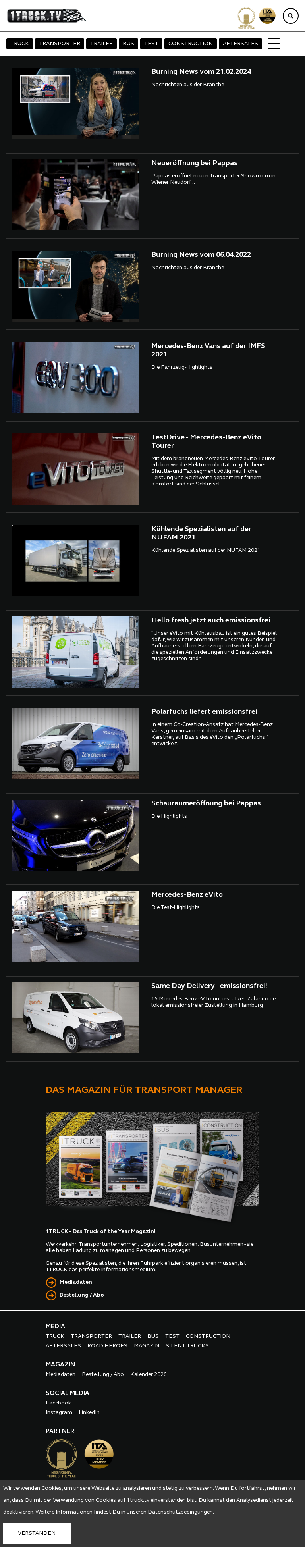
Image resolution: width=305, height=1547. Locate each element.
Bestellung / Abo (82, 1295)
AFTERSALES (240, 44)
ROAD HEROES (107, 1346)
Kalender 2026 (148, 1374)
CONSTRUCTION (190, 44)
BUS (128, 44)
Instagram (59, 1413)
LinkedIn (89, 1413)
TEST (151, 44)
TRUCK (19, 44)
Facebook (58, 1403)
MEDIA (55, 1327)
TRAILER (101, 44)
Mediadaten (76, 1282)
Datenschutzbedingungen (180, 1512)
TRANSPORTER (59, 44)
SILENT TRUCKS (187, 1346)
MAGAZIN (146, 1346)
